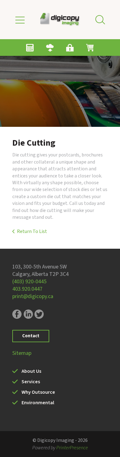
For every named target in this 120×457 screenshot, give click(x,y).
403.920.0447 (27, 289)
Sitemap (21, 353)
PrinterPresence (72, 447)
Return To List (32, 231)
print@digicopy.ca (32, 296)
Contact (30, 336)
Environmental (38, 402)
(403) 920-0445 (29, 281)
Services (31, 381)
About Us (31, 371)
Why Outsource (38, 392)
